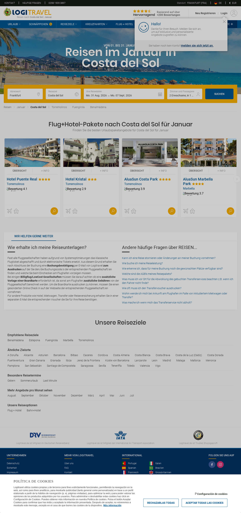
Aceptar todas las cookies (204, 502)
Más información (112, 505)
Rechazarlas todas (161, 502)
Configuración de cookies (212, 493)
